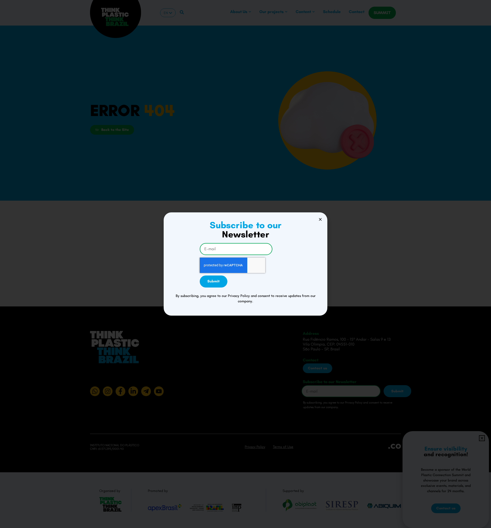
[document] (245, 264)
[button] (320, 219)
